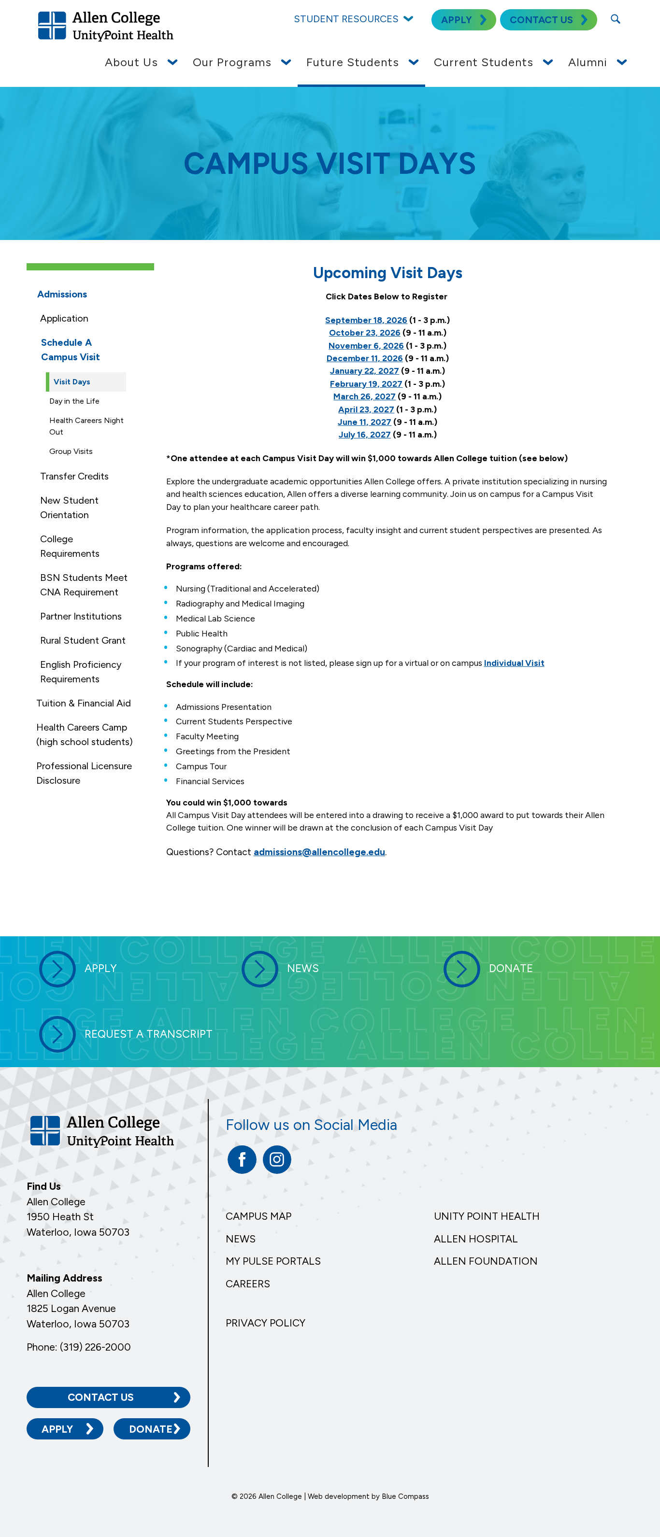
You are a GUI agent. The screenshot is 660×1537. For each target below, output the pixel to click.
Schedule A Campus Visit (70, 350)
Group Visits (71, 451)
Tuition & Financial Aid (83, 703)
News (241, 1239)
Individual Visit (514, 663)
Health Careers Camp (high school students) (84, 734)
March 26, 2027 (364, 396)
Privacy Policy (265, 1323)
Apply (57, 1429)
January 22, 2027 (364, 371)
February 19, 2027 (366, 384)
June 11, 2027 (364, 422)
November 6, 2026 (366, 345)
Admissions (62, 294)
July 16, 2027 (365, 434)
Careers (248, 1284)
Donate (150, 1429)
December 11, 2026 (365, 358)
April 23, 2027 (366, 409)
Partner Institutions (81, 616)
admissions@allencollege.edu (319, 852)
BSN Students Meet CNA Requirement (84, 585)
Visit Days (72, 381)
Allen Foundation (486, 1261)
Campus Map (258, 1216)
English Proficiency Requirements (81, 672)
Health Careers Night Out (86, 426)
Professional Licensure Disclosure (84, 773)
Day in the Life (74, 401)
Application (64, 318)
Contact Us (101, 1397)
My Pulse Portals (273, 1261)
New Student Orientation (69, 507)
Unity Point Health (487, 1216)
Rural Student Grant (83, 640)
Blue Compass (405, 1496)
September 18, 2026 (366, 320)
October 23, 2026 (365, 332)
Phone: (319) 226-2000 (79, 1347)
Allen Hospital (476, 1239)
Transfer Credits (74, 476)
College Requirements (70, 546)
